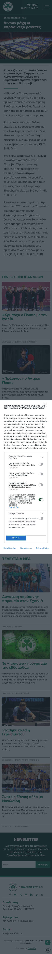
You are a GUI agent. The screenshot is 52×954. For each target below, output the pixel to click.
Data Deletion (9, 548)
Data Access (26, 548)
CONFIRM (16, 538)
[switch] (41, 464)
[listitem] (26, 457)
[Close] (46, 406)
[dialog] (26, 477)
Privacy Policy (42, 548)
